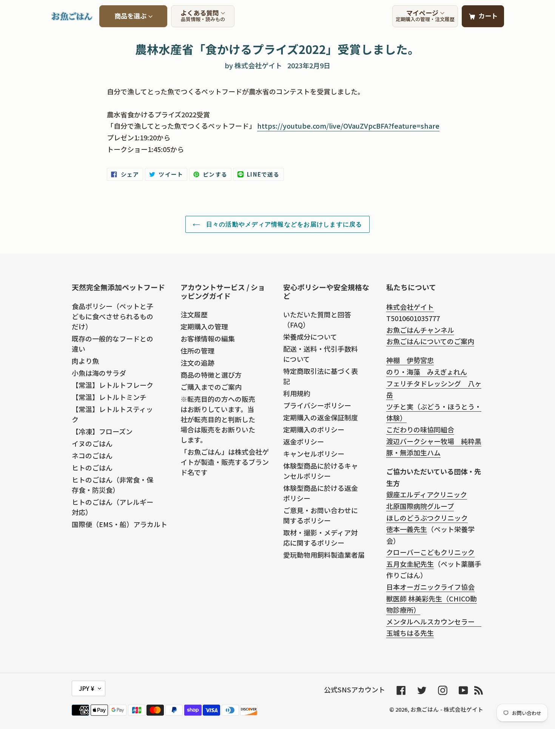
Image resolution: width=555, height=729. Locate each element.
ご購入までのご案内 (211, 387)
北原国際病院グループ (420, 506)
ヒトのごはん (92, 467)
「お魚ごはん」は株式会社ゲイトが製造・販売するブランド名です (224, 462)
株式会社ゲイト (410, 307)
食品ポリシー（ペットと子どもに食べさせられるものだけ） (112, 316)
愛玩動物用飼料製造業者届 (324, 555)
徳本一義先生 (406, 529)
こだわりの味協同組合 (420, 429)
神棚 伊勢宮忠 (410, 360)
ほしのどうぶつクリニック (427, 518)
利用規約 (296, 393)
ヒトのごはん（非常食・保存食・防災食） (112, 485)
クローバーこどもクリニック (430, 552)
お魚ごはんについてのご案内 (430, 341)
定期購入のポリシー (313, 429)
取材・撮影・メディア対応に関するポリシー (320, 538)
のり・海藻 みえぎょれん (426, 372)
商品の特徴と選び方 (211, 375)
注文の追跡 (197, 363)
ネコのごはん (92, 455)
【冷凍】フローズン (102, 431)
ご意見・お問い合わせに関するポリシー (320, 515)
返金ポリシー (303, 441)
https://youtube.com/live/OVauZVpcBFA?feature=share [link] (348, 126)
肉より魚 (85, 361)
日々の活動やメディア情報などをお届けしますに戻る (283, 224)
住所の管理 (197, 350)
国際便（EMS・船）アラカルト (119, 524)
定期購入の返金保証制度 (320, 417)
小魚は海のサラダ (99, 373)
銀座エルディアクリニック (426, 494)
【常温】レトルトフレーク (112, 385)
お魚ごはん (424, 709)
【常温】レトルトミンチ (109, 397)
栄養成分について (310, 336)
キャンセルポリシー (313, 453)
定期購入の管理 (204, 326)
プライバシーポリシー (317, 405)
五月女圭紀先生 (410, 564)
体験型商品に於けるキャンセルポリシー (320, 471)
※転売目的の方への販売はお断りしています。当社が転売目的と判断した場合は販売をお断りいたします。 (217, 419)
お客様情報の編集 (207, 338)
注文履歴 (194, 314)
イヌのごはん (92, 443)
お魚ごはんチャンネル (420, 330)
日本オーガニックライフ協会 (430, 587)
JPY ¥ (86, 688)
